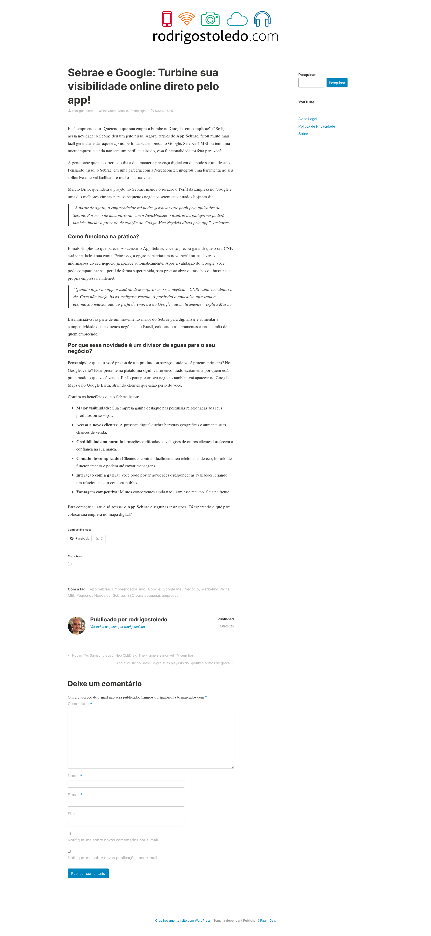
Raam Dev (267, 920)
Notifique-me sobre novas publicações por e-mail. (113, 857)
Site (71, 814)
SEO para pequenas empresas (152, 595)
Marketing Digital (216, 589)
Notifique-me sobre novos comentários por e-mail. (113, 840)
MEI (71, 595)
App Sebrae (100, 589)
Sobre (303, 134)
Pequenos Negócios (93, 595)
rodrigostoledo (83, 111)
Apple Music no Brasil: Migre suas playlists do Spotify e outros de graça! (173, 664)
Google (154, 589)
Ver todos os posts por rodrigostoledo (117, 627)
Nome (75, 776)
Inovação (110, 111)
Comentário (80, 704)
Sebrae (119, 595)
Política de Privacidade (316, 126)
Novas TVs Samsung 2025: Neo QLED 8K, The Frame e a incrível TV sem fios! (132, 656)
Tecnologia (138, 111)
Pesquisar (307, 75)
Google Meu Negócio (181, 589)
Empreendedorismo (128, 589)
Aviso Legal (307, 119)
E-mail (75, 795)
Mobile (123, 111)
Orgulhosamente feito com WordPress (183, 920)
